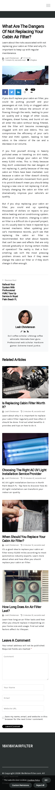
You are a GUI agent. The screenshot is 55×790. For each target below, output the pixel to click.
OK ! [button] (46, 780)
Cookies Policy (33, 780)
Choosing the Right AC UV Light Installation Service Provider (24, 472)
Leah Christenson (12, 58)
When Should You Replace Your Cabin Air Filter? (23, 538)
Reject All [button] (40, 785)
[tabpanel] (25, 75)
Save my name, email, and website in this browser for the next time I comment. (26, 717)
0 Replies (33, 60)
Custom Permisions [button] (20, 785)
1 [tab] (25, 80)
